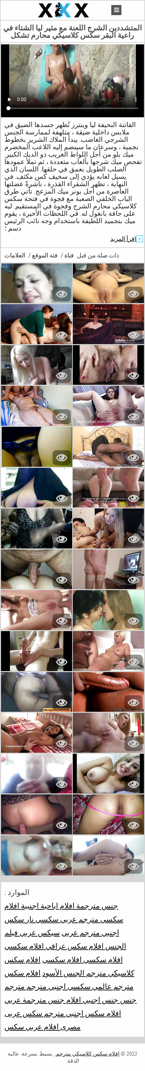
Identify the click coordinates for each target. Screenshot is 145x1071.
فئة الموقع (44, 255)
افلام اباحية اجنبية (47, 905)
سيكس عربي (39, 932)
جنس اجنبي (99, 999)
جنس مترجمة (96, 905)
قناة (68, 255)
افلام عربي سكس (31, 1026)
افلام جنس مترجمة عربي (42, 999)
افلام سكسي (24, 946)
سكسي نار (41, 919)
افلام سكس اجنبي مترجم (81, 1013)
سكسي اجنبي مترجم (57, 986)
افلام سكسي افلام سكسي (82, 959)
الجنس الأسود (63, 973)
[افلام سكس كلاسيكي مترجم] (64, 10)
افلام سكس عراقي (74, 946)
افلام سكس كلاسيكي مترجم (87, 1053)
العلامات (14, 255)
